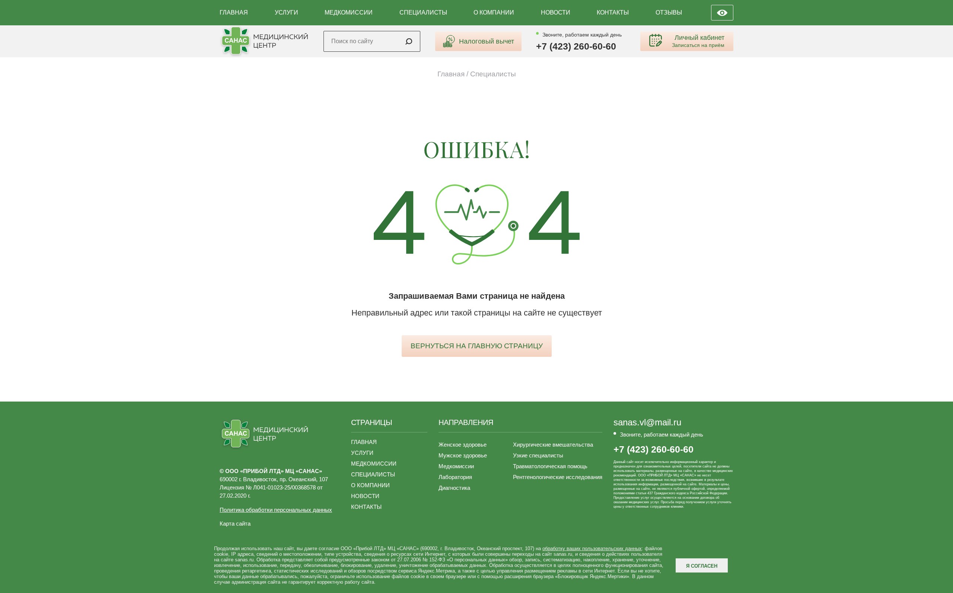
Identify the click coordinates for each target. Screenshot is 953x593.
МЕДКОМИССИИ (349, 12)
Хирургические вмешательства (553, 444)
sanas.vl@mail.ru (647, 422)
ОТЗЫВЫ (669, 12)
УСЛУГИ (286, 12)
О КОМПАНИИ (494, 12)
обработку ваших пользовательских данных (592, 548)
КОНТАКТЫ (613, 12)
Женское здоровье (463, 444)
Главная (451, 74)
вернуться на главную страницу (477, 346)
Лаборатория (455, 477)
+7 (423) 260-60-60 (576, 46)
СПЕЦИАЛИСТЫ (423, 12)
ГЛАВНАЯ (234, 12)
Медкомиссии (456, 466)
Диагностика (454, 488)
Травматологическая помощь (550, 466)
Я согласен (701, 566)
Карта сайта (235, 523)
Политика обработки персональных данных (276, 510)
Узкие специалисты (538, 455)
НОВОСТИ (555, 12)
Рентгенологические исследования (557, 477)
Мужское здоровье (463, 455)
